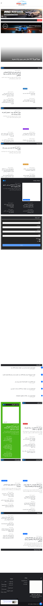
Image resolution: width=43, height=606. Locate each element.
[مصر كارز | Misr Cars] (21, 3)
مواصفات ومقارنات (36, 180)
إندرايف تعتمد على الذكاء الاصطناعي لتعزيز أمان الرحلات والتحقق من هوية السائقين (12, 74)
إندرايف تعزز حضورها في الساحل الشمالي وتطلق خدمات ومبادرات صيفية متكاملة (7, 530)
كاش (38, 239)
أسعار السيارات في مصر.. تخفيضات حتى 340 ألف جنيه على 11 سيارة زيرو (23, 388)
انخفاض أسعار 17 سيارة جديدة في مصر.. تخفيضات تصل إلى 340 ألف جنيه (23, 367)
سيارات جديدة (39, 143)
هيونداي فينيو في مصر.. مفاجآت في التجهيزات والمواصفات (25, 395)
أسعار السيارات (39, 108)
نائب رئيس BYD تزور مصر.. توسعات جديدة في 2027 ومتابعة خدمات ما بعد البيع (8, 94)
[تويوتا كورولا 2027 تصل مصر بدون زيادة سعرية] (21, 50)
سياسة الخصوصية (24, 580)
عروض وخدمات (17, 459)
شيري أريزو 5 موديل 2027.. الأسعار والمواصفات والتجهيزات (9, 205)
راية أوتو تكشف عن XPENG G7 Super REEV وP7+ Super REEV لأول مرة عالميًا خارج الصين (8, 170)
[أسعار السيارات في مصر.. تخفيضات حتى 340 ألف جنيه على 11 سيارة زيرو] (39, 391)
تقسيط (38, 241)
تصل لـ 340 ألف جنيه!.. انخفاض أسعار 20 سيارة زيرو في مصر (25, 381)
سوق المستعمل (39, 459)
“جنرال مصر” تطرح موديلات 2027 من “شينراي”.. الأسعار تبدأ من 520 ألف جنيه (7, 135)
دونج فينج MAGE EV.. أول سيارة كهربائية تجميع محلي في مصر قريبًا (7, 454)
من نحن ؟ (25, 582)
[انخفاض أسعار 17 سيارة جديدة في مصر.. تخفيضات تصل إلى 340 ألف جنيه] (39, 370)
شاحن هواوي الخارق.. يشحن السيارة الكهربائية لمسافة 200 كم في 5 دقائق (29, 446)
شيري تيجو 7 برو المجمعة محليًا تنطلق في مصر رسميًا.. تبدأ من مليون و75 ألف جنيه (28, 205)
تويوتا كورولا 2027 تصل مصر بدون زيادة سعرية (26, 59)
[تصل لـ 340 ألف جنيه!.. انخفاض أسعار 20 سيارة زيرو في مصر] (39, 384)
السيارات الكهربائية (15, 404)
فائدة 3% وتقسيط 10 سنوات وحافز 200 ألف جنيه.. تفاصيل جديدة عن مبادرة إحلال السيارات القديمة (19, 374)
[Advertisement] (21, 356)
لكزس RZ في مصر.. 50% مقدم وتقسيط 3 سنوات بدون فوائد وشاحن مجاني (8, 495)
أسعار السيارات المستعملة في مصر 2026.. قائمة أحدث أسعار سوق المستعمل (29, 504)
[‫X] (37, 599)
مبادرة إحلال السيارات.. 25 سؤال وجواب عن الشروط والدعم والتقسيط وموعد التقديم (32, 486)
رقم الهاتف (38, 225)
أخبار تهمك (39, 513)
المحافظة (38, 229)
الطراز (39, 234)
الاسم (39, 221)
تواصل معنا (25, 584)
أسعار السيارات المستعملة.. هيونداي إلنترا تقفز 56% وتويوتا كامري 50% (29, 498)
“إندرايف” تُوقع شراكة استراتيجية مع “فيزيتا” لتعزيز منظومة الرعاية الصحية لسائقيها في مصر (7, 518)
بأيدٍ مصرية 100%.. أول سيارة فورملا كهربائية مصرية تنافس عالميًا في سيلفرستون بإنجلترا (8, 536)
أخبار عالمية (11, 583)
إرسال (21, 245)
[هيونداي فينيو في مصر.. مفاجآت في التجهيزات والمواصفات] (39, 398)
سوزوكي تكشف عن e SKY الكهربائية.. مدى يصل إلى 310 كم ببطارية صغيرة (29, 439)
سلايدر (5, 581)
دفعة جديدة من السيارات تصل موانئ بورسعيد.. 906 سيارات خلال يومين (29, 101)
